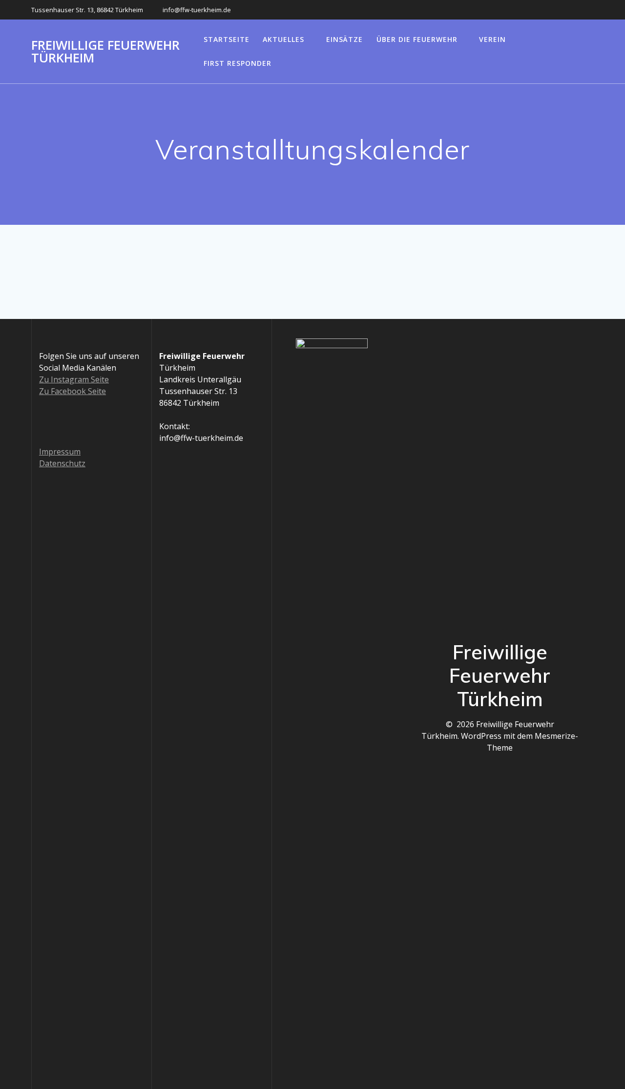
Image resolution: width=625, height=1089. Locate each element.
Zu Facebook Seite (72, 391)
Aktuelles (283, 39)
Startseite (227, 39)
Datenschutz (62, 463)
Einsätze (344, 39)
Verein (492, 39)
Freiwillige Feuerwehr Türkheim (105, 51)
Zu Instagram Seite (74, 379)
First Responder (237, 63)
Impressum (60, 451)
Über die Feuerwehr (417, 39)
